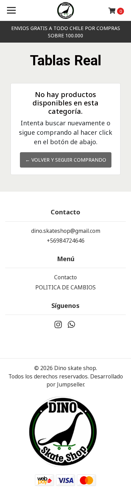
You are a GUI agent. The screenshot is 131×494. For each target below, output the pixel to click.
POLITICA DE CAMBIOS (65, 287)
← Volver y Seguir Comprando (65, 159)
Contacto (65, 277)
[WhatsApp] (71, 326)
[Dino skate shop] (66, 10)
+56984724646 (66, 240)
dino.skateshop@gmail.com (65, 231)
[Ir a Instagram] (58, 326)
